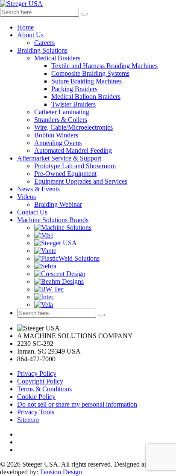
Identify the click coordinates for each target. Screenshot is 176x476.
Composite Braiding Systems (90, 73)
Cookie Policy (36, 396)
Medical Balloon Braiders (85, 96)
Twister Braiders (73, 104)
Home (25, 27)
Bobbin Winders (56, 135)
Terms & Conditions (44, 389)
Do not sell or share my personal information (77, 404)
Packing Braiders (74, 88)
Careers (44, 42)
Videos (26, 196)
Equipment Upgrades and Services (80, 181)
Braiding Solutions (42, 50)
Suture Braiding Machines (86, 81)
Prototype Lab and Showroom (75, 166)
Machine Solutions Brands (52, 219)
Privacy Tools (35, 412)
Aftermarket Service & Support (59, 158)
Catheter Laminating (61, 112)
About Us (30, 35)
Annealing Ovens (58, 142)
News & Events (38, 189)
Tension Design (61, 472)
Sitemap (28, 419)
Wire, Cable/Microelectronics (73, 127)
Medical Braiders (57, 58)
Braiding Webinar (58, 204)
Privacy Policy (36, 373)
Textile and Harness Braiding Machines (104, 65)
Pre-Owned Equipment (65, 173)
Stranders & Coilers (60, 119)
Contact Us (32, 212)
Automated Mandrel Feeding (73, 150)
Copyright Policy (40, 381)
